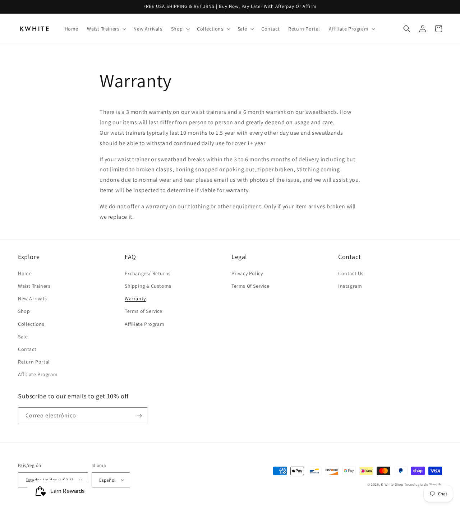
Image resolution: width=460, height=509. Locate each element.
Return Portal (34, 361)
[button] (106, 28)
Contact (27, 349)
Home (25, 273)
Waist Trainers (34, 286)
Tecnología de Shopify (423, 484)
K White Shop (392, 484)
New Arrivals (32, 298)
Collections (31, 324)
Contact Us (351, 273)
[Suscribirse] (139, 415)
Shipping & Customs (148, 286)
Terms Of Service (250, 286)
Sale (23, 336)
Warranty (135, 298)
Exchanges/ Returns (148, 273)
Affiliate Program (38, 374)
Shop (24, 311)
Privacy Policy (247, 273)
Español (107, 480)
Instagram (350, 286)
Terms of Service (143, 311)
